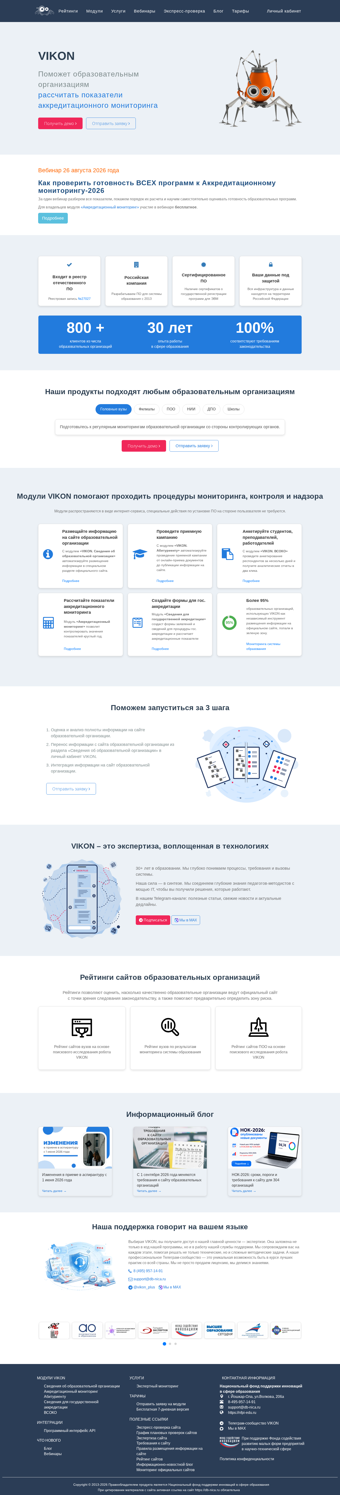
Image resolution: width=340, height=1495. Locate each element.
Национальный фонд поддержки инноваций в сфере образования (218, 1484)
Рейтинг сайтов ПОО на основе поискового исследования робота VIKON (258, 1052)
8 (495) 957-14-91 (148, 1271)
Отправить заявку (110, 123)
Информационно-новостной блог (164, 1464)
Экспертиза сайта (151, 1438)
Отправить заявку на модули (161, 1404)
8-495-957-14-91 (242, 1402)
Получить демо (59, 123)
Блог (48, 1448)
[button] (164, 1344)
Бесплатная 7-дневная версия (162, 1409)
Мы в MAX (187, 920)
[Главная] (44, 11)
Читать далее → (54, 1191)
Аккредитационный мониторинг (71, 1391)
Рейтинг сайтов (149, 1459)
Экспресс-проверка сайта (158, 1427)
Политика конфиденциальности (247, 1459)
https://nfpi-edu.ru (242, 1413)
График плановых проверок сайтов (166, 1433)
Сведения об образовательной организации (82, 1386)
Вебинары (53, 1454)
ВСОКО (50, 1413)
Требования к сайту (153, 1443)
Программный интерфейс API (69, 1431)
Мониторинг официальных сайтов (165, 1470)
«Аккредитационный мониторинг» (110, 207)
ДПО (211, 409)
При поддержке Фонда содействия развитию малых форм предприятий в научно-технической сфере (273, 1443)
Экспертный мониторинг (157, 1386)
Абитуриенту (55, 1397)
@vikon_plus (144, 1287)
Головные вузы (113, 409)
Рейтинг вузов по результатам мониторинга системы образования (170, 1049)
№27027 (84, 298)
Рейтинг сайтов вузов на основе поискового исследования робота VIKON (82, 1052)
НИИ (191, 409)
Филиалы (147, 409)
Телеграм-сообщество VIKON (253, 1423)
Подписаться (155, 920)
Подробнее (53, 218)
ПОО (171, 409)
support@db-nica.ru (149, 1279)
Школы (234, 409)
